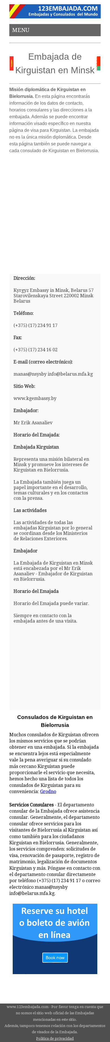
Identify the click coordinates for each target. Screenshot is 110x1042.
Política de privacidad (55, 1038)
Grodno (48, 791)
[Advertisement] (55, 211)
